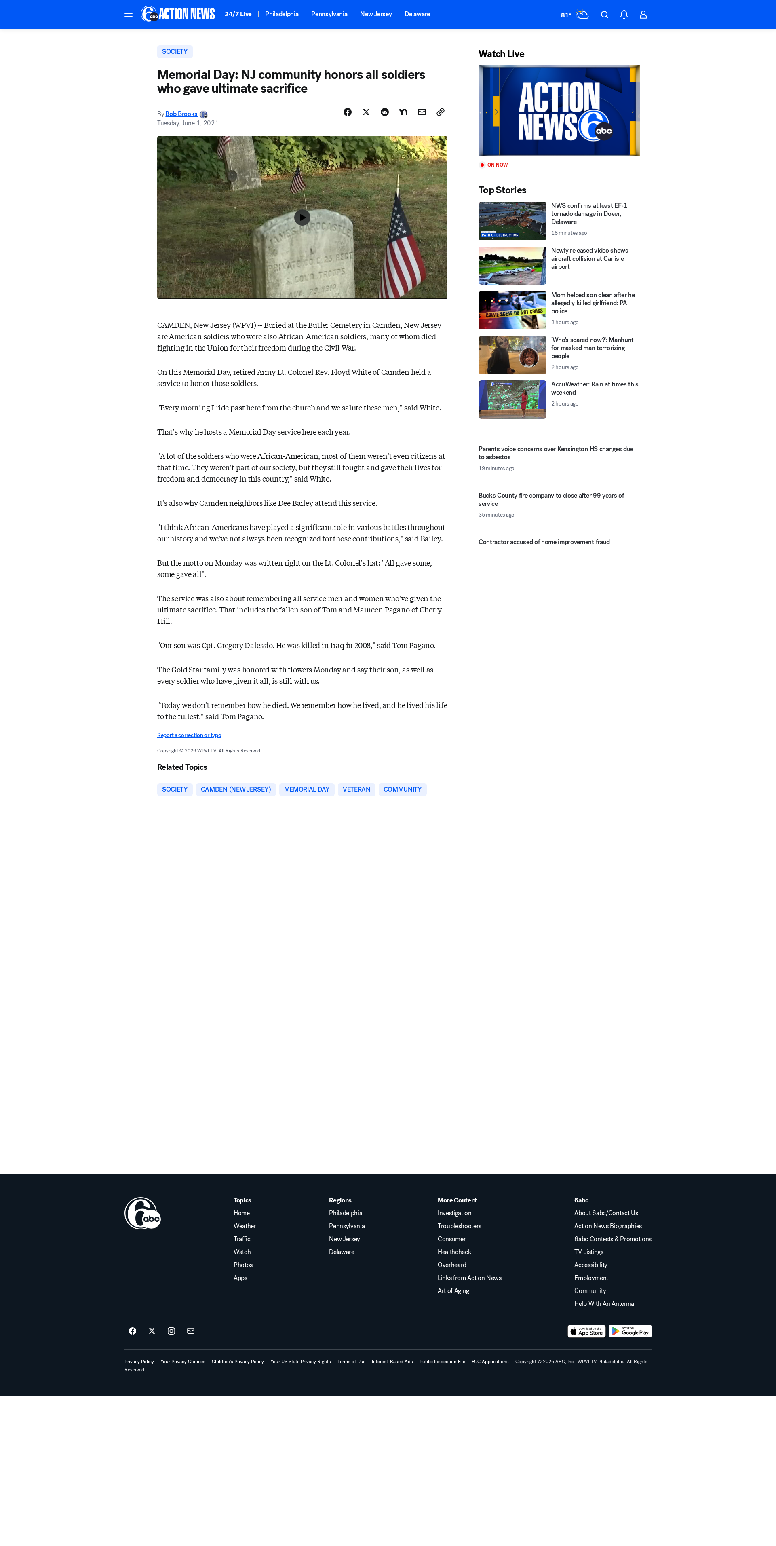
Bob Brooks (181, 114)
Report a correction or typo (189, 735)
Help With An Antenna (604, 1304)
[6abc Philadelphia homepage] (178, 14)
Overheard (452, 1265)
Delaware (417, 14)
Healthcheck (454, 1252)
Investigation (455, 1213)
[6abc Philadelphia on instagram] (171, 1331)
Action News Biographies (608, 1226)
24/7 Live (238, 14)
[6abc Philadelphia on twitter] (152, 1331)
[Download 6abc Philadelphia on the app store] (586, 1331)
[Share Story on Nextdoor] (403, 112)
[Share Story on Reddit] (385, 112)
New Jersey (376, 14)
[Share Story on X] (366, 112)
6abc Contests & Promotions (613, 1239)
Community (590, 1291)
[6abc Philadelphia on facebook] (132, 1331)
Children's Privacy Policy (238, 1361)
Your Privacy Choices (182, 1361)
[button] (128, 14)
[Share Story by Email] (422, 112)
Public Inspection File (442, 1361)
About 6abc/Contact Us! (606, 1213)
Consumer (452, 1239)
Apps (240, 1278)
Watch (242, 1252)
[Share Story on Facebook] (347, 112)
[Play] (559, 110)
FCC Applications (490, 1361)
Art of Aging (453, 1291)
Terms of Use (351, 1361)
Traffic (242, 1239)
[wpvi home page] (142, 1213)
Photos (243, 1265)
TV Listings (588, 1252)
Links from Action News (470, 1278)
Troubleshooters (459, 1226)
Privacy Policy (139, 1361)
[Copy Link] (440, 112)
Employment (591, 1278)
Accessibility (590, 1265)
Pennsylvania (329, 14)
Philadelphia (281, 14)
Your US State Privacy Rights (300, 1361)
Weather (245, 1226)
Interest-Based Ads (392, 1361)
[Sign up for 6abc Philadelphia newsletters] (191, 1331)
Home (242, 1213)
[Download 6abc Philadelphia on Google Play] (630, 1331)
